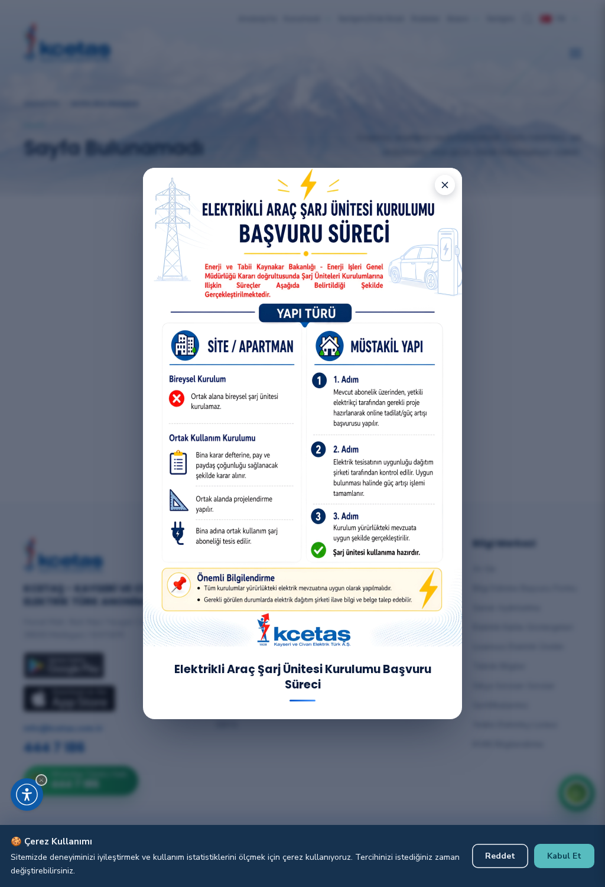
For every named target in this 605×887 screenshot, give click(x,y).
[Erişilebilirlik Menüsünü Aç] (27, 794)
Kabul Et (564, 856)
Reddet (500, 856)
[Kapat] (445, 185)
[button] (41, 780)
